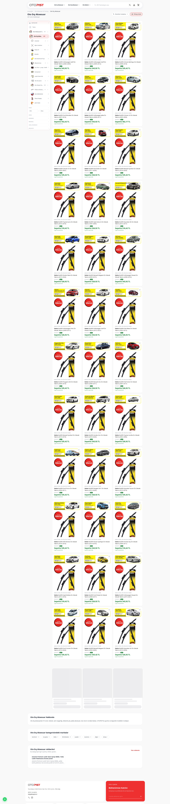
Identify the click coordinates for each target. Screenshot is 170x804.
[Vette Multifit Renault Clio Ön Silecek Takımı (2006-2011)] (97, 359)
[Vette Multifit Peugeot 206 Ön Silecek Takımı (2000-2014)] (67, 359)
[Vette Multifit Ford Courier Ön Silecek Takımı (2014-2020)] (67, 625)
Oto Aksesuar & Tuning (41, 11)
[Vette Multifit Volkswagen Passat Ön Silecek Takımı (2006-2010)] (127, 252)
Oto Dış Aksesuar (74, 5)
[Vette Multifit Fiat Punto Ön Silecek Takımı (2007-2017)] (127, 359)
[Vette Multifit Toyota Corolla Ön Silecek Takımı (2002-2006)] (127, 412)
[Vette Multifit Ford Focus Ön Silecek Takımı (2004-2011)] (67, 465)
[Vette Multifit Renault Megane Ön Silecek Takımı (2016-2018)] (127, 678)
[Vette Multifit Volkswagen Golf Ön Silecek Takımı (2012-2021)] (97, 305)
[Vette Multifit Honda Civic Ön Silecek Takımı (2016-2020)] (97, 412)
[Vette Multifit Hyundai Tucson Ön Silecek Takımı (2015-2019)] (127, 465)
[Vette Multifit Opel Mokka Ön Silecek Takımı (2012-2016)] (67, 572)
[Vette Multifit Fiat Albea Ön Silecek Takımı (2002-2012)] (127, 305)
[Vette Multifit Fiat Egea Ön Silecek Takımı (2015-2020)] (127, 785)
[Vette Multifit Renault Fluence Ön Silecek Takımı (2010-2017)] (97, 678)
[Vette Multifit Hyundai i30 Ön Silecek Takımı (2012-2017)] (127, 199)
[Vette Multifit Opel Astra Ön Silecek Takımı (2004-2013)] (67, 785)
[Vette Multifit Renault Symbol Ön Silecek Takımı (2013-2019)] (67, 412)
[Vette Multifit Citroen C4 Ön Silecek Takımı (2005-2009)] (127, 92)
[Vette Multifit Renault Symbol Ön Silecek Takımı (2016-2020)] (127, 145)
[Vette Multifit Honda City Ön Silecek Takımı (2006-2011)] (127, 519)
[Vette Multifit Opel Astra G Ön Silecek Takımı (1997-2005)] (97, 199)
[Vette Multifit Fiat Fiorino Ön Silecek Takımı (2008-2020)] (67, 732)
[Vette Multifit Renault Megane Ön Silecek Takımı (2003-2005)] (97, 625)
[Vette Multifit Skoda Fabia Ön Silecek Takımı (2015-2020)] (67, 252)
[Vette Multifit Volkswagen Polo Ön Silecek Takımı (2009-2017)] (67, 305)
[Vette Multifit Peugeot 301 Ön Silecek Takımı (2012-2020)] (97, 465)
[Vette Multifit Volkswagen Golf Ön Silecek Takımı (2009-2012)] (97, 39)
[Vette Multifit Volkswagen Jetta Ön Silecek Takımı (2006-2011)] (97, 92)
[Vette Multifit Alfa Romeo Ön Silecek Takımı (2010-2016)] (67, 519)
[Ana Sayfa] (37, 5)
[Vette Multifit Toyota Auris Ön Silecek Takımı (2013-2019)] (67, 199)
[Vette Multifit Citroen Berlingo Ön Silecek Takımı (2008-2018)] (127, 39)
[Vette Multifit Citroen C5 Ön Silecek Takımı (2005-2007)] (67, 145)
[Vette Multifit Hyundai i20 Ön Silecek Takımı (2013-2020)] (127, 625)
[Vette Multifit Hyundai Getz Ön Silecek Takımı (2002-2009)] (97, 732)
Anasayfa (30, 11)
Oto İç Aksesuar (59, 5)
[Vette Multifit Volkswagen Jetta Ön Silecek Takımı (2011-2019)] (97, 785)
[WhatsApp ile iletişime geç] (5, 799)
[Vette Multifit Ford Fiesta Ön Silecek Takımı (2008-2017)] (97, 572)
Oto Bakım (86, 5)
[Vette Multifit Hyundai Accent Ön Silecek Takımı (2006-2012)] (67, 678)
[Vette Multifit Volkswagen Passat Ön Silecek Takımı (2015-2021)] (127, 572)
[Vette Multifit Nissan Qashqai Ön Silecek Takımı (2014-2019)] (97, 519)
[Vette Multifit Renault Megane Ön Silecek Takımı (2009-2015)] (97, 252)
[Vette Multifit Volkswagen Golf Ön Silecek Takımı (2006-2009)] (67, 39)
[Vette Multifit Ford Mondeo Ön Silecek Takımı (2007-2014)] (67, 92)
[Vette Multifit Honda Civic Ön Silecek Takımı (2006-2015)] (127, 732)
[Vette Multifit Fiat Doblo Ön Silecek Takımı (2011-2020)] (97, 145)
